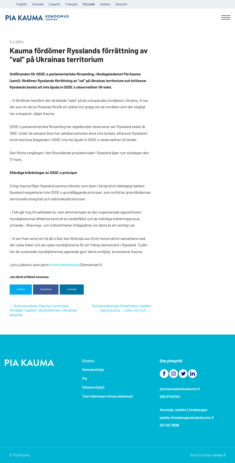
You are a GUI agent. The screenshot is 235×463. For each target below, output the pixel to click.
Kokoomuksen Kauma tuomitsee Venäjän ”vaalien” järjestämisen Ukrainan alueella (43, 310)
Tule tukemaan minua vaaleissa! (107, 396)
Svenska (38, 4)
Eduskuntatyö (93, 387)
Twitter (21, 289)
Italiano (105, 4)
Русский (89, 4)
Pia (84, 378)
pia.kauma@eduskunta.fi (180, 389)
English (22, 4)
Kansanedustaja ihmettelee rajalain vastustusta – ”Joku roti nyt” (121, 308)
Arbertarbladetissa (64, 265)
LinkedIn (72, 289)
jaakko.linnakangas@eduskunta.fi (187, 417)
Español (54, 4)
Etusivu (88, 361)
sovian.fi (219, 455)
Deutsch (121, 4)
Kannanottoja (93, 369)
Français (71, 4)
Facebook (46, 289)
